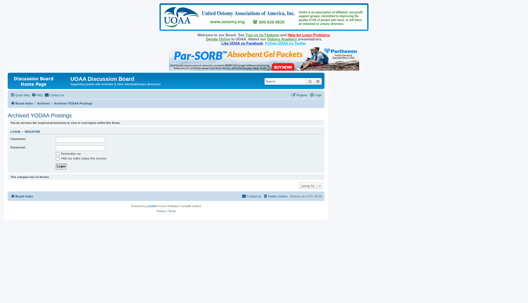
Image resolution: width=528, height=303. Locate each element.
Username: (18, 139)
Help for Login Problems (309, 35)
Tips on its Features (262, 35)
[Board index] (39, 80)
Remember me (70, 153)
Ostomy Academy (282, 39)
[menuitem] (37, 95)
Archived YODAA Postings (40, 115)
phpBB (151, 206)
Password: (18, 147)
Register (32, 131)
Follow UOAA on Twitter (285, 43)
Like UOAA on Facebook (242, 43)
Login (15, 131)
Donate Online (218, 39)
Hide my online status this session (83, 158)
